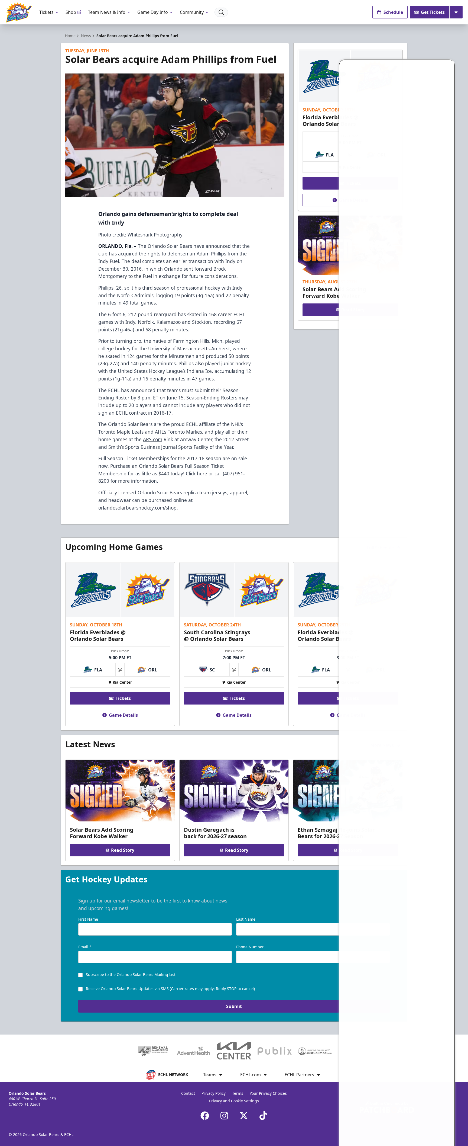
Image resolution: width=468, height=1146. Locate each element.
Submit (234, 1006)
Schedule (393, 12)
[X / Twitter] (243, 1115)
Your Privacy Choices (268, 1093)
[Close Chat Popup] (450, 63)
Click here (196, 473)
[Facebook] (204, 1115)
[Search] (221, 12)
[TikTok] (263, 1115)
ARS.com (152, 439)
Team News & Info (106, 12)
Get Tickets (433, 12)
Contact (188, 1093)
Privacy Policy (214, 1093)
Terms (237, 1093)
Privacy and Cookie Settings (234, 1100)
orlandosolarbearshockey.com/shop (137, 507)
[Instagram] (224, 1115)
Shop (71, 12)
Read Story (122, 850)
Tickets (46, 12)
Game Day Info (152, 12)
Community (192, 12)
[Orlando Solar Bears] (18, 12)
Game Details (123, 715)
